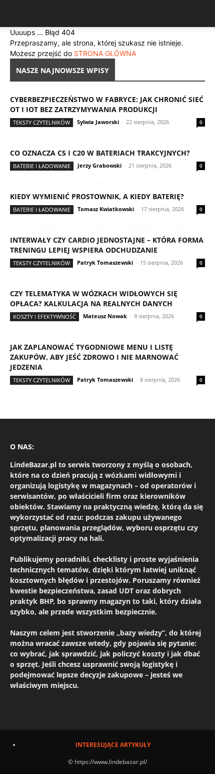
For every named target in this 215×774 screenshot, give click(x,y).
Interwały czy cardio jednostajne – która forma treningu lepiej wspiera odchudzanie (107, 245)
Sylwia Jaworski (98, 122)
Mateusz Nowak (105, 316)
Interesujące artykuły (113, 744)
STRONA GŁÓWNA (105, 53)
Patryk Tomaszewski (105, 262)
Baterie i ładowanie (41, 166)
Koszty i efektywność (44, 316)
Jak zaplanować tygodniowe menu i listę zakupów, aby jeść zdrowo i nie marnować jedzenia (94, 357)
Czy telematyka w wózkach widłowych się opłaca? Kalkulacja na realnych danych (94, 298)
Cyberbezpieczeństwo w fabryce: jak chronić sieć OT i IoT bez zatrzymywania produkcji (107, 104)
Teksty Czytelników (41, 122)
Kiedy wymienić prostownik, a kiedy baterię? (97, 196)
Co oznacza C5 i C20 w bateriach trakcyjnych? (100, 153)
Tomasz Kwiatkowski (106, 209)
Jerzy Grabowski (100, 165)
